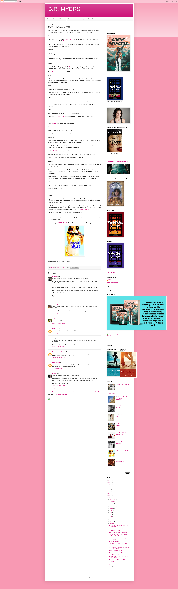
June (111, 512)
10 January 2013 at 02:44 (58, 313)
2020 (109, 482)
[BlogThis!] (73, 268)
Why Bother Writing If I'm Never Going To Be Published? (122, 398)
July (111, 510)
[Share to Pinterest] (78, 268)
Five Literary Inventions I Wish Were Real (122, 460)
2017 (109, 489)
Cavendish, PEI (60, 116)
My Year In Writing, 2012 (122, 451)
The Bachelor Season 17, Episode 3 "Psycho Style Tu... (118, 535)
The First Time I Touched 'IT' (123, 384)
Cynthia (54, 373)
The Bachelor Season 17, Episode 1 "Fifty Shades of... (118, 553)
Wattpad (83, 19)
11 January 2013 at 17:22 (58, 368)
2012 (109, 564)
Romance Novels (73, 19)
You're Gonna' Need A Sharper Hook (121, 433)
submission (65, 41)
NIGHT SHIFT (69, 39)
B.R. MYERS (64, 9)
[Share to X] (74, 268)
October (112, 504)
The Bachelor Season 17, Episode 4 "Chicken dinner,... (118, 529)
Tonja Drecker (56, 318)
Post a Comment (55, 388)
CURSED (55, 151)
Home (48, 19)
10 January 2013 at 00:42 (58, 299)
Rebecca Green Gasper (58, 352)
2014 (109, 495)
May (111, 514)
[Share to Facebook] (76, 268)
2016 (109, 491)
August (111, 508)
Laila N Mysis (55, 304)
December (112, 499)
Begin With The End (114, 541)
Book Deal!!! (112, 393)
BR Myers (55, 328)
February (112, 521)
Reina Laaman (56, 362)
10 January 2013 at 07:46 (58, 333)
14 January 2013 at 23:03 (58, 385)
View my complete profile (113, 282)
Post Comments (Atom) (61, 394)
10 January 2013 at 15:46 (58, 357)
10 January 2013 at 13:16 (58, 347)
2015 (109, 493)
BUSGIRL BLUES (84, 209)
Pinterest (54, 72)
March (111, 519)
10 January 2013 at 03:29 (58, 323)
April (111, 517)
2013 (109, 497)
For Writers (91, 19)
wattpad (54, 123)
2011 (109, 566)
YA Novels (62, 19)
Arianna (54, 276)
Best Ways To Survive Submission (121, 442)
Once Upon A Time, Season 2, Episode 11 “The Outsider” (119, 548)
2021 (109, 480)
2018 (109, 486)
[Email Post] (68, 267)
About (54, 19)
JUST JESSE (72, 67)
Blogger (92, 577)
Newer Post (52, 392)
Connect (100, 19)
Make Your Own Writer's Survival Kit (118, 532)
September (112, 506)
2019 (109, 484)
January (112, 523)
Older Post (98, 392)
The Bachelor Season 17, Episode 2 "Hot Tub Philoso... (118, 544)
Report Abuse (111, 272)
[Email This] (71, 268)
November (112, 501)
